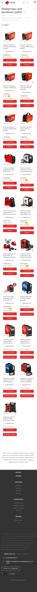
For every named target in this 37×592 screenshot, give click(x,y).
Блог (18, 522)
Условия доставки (18, 505)
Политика (18, 510)
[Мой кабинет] (30, 3)
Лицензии (18, 490)
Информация (18, 499)
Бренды (18, 476)
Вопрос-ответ (18, 520)
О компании (18, 485)
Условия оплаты (18, 503)
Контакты (18, 488)
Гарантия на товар (18, 508)
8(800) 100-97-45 (9, 554)
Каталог (18, 472)
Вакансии (18, 493)
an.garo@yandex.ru (11, 557)
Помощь (19, 516)
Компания (18, 482)
